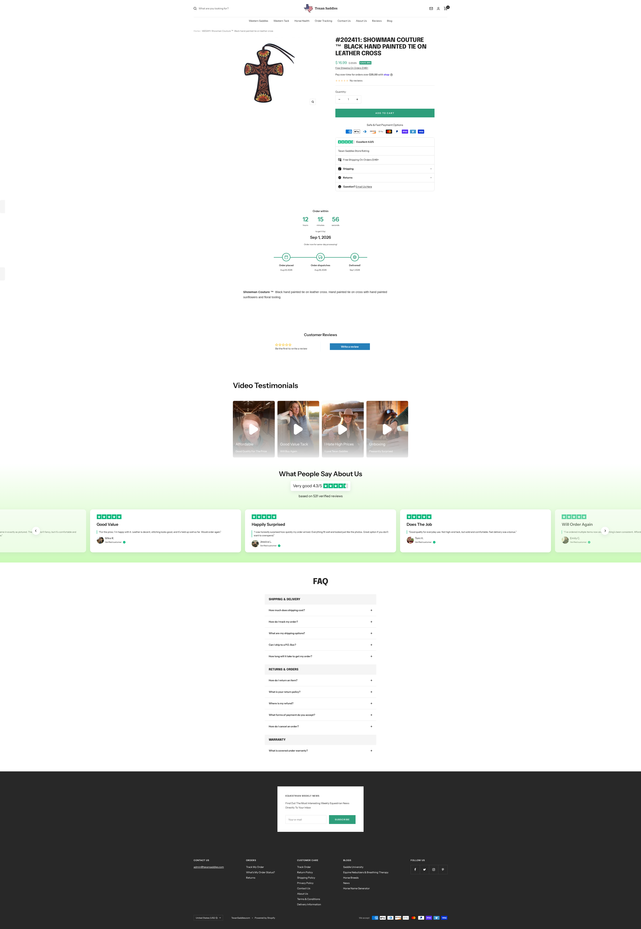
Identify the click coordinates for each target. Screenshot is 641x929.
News (346, 883)
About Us (361, 20)
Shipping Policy (306, 877)
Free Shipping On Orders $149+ (351, 67)
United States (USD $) (207, 917)
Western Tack (281, 20)
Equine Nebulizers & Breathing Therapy (365, 872)
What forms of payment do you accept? (292, 714)
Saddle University (353, 867)
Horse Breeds (351, 877)
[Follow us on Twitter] (424, 869)
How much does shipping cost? (287, 610)
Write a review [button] (350, 346)
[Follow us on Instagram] (433, 869)
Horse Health (301, 20)
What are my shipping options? (287, 633)
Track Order (304, 867)
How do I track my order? (283, 621)
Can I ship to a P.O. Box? (282, 644)
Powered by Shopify (265, 917)
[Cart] (445, 8)
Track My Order (255, 867)
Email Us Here (364, 186)
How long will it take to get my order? (290, 656)
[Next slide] (605, 531)
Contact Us (344, 20)
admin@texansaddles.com (209, 867)
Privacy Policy (305, 883)
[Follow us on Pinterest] (442, 869)
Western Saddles (258, 20)
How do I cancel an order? (284, 726)
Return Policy (305, 872)
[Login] (438, 8)
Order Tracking (323, 20)
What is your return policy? (284, 691)
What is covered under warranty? (288, 750)
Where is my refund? (281, 703)
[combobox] (224, 8)
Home (197, 31)
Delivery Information (309, 904)
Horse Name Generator (356, 888)
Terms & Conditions (308, 899)
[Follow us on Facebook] (415, 869)
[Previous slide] (36, 531)
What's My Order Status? (260, 872)
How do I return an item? (283, 680)
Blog (389, 20)
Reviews (377, 20)
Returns (250, 877)
